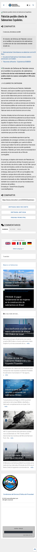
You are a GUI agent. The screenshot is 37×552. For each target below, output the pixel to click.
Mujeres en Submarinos (10, 265)
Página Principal (18, 217)
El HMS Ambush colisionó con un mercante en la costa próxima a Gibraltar (18, 455)
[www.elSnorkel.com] (15, 5)
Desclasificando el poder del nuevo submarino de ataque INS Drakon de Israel (18, 331)
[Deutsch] (29, 243)
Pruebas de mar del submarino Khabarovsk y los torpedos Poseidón (18, 361)
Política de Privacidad (27, 494)
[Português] (24, 243)
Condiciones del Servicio (11, 494)
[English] (7, 243)
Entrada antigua (18, 212)
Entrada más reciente (18, 207)
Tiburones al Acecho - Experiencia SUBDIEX (17, 62)
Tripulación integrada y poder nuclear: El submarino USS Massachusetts (18, 283)
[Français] (19, 243)
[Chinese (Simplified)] (14, 243)
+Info (28, 343)
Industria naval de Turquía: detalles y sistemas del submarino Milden (17, 392)
